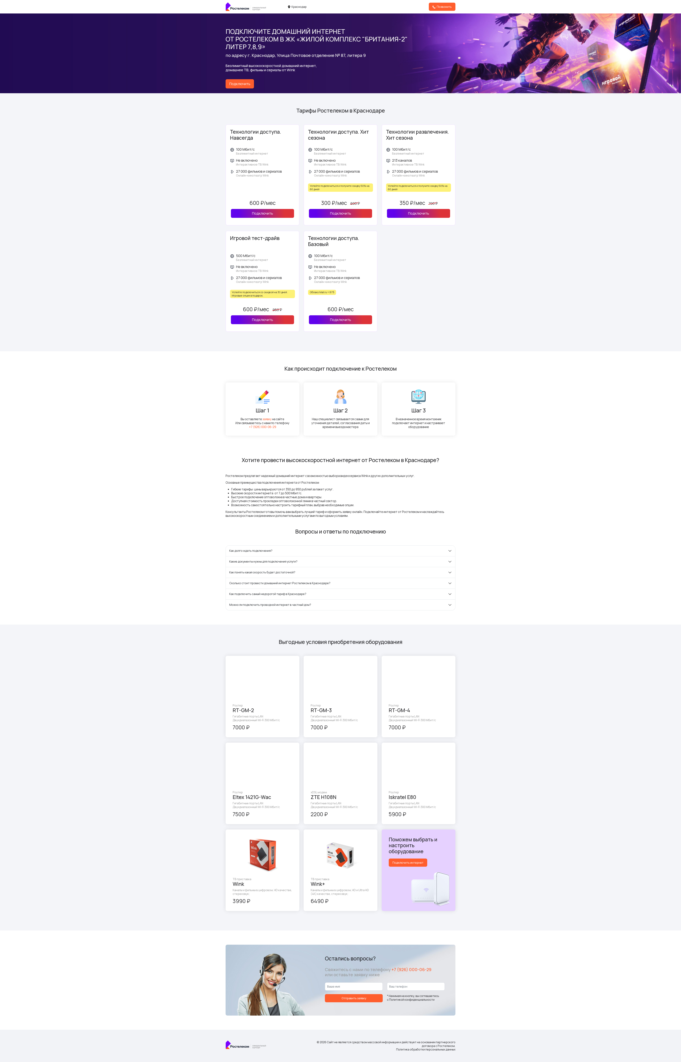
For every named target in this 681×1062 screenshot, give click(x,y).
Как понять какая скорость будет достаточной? (262, 572)
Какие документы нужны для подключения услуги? (263, 561)
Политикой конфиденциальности (411, 1000)
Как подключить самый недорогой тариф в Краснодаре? (267, 594)
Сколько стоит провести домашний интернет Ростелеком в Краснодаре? (279, 583)
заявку (267, 419)
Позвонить (444, 7)
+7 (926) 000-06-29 (262, 427)
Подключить (239, 83)
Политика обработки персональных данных (425, 1049)
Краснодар (299, 7)
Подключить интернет (407, 863)
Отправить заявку (354, 998)
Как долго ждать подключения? (250, 551)
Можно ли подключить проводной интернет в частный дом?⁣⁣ (270, 605)
